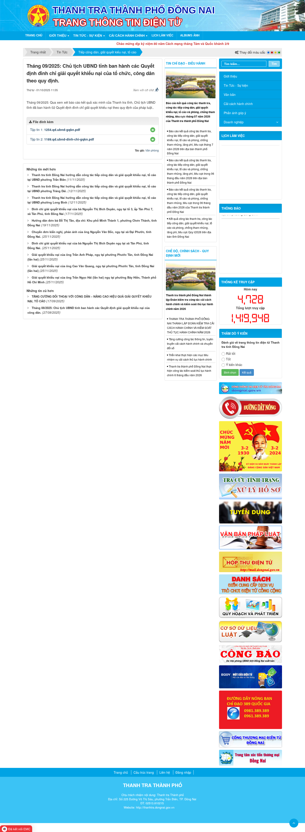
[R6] (250, 561)
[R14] (250, 739)
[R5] (250, 537)
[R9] (250, 631)
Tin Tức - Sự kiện (236, 85)
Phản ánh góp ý (235, 113)
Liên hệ (164, 772)
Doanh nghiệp (234, 122)
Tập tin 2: (62, 139)
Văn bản (230, 94)
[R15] (250, 757)
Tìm (274, 63)
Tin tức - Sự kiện (87, 35)
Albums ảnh (189, 35)
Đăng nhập (183, 772)
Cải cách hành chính (127, 35)
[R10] (250, 653)
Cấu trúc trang (144, 772)
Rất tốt (230, 353)
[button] (152, 130)
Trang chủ (33, 35)
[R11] (250, 676)
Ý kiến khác (234, 364)
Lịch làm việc (162, 35)
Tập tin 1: (55, 129)
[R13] (250, 709)
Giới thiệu (57, 35)
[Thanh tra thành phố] (38, 15)
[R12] (250, 407)
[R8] (250, 607)
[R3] (250, 486)
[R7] (250, 584)
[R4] (250, 512)
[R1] (250, 387)
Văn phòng (152, 150)
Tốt (228, 359)
